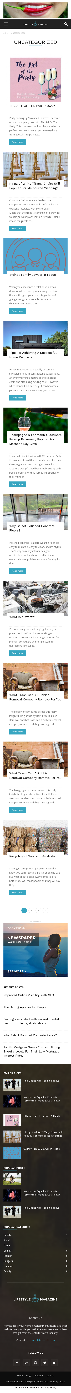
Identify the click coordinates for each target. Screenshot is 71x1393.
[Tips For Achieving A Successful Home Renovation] (35, 338)
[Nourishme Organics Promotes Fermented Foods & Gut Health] (12, 1101)
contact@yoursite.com (42, 1340)
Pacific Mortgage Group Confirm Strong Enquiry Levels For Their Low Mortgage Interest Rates (31, 1051)
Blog (28, 1375)
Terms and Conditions (27, 1387)
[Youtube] (54, 1362)
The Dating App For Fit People (24, 1007)
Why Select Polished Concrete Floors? (30, 1035)
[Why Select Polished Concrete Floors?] (35, 512)
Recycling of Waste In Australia (32, 856)
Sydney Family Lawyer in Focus (32, 274)
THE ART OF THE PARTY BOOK (32, 105)
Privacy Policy (48, 1387)
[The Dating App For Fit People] (12, 1085)
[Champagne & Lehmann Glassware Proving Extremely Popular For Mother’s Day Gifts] (35, 425)
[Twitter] (44, 1362)
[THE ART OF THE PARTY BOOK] (35, 79)
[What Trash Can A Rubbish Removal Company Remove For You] (35, 681)
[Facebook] (16, 1362)
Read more (17, 142)
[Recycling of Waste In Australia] (35, 837)
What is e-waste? (22, 617)
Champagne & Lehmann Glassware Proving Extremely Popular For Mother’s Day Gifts (35, 439)
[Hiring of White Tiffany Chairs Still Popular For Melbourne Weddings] (35, 169)
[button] (66, 24)
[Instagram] (35, 1362)
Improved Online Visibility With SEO (28, 995)
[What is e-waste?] (35, 598)
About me (38, 1375)
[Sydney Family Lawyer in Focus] (35, 256)
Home (5, 32)
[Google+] (26, 1362)
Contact (50, 1375)
